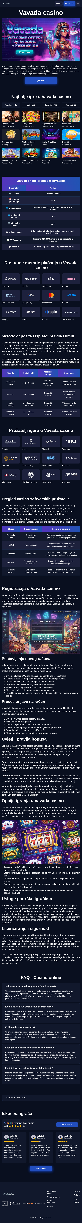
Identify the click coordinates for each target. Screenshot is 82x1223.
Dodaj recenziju (67, 1124)
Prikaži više (40, 1169)
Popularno (9, 105)
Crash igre (49, 105)
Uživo (29, 105)
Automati (69, 105)
